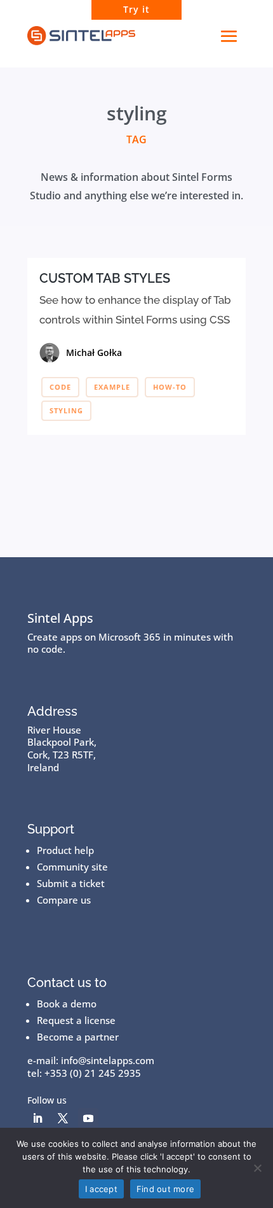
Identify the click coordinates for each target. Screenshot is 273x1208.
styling (66, 410)
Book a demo (67, 1003)
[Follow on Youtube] (88, 1118)
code (60, 387)
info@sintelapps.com (107, 1060)
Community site (72, 866)
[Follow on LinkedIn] (37, 1118)
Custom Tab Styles (104, 278)
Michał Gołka (94, 352)
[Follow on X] (63, 1118)
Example (112, 387)
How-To (170, 387)
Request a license (76, 1020)
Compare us (64, 899)
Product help (65, 850)
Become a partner (78, 1036)
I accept (101, 1189)
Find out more (165, 1189)
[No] (257, 1168)
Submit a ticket (71, 883)
